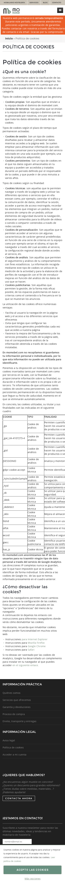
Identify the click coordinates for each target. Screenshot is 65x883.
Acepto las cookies (33, 869)
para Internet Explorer (34, 639)
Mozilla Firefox (36, 642)
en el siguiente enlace (25, 665)
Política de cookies (13, 747)
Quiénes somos (11, 692)
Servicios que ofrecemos (17, 700)
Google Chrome (37, 646)
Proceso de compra (14, 714)
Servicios (33, 2)
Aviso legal (9, 740)
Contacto (56, 2)
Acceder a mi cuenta (14, 754)
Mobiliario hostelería (14, 2)
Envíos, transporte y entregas (19, 721)
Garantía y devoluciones (17, 707)
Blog (45, 2)
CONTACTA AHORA (18, 798)
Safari (31, 649)
